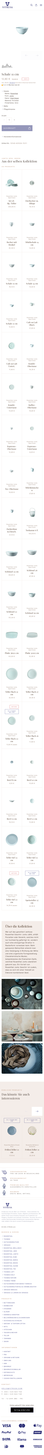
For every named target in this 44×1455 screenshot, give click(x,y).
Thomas (7, 1239)
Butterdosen (9, 1303)
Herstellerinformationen (12, 137)
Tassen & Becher (10, 1332)
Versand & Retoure (11, 1357)
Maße (6, 106)
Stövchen (8, 1329)
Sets (6, 1326)
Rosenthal (14, 93)
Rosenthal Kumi (10, 1257)
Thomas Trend (10, 1281)
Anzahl (4, 115)
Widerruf (7, 1366)
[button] (31, 5)
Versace (7, 1245)
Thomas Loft (9, 1272)
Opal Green (14, 98)
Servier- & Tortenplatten (14, 1323)
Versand (12, 82)
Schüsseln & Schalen (13, 1320)
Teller (6, 1335)
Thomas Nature (10, 1278)
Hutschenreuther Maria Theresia (18, 1284)
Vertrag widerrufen (22, 1410)
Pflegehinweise (9, 109)
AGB (5, 1363)
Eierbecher (8, 1306)
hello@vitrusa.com (12, 1388)
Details (6, 91)
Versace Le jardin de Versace (16, 1292)
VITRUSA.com (11, 1227)
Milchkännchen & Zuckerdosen (17, 1317)
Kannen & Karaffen (11, 1314)
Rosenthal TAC (10, 1269)
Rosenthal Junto (11, 1254)
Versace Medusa (10, 1289)
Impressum (8, 1375)
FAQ (5, 1354)
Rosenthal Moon (11, 1263)
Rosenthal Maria (11, 1260)
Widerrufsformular (12, 1369)
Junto (12, 96)
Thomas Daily (9, 1275)
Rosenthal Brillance (12, 1248)
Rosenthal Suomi (11, 1266)
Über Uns (7, 1360)
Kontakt (7, 1351)
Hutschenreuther (11, 1242)
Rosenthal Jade (10, 1251)
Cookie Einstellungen (13, 1378)
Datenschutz (9, 1372)
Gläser (7, 1311)
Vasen (6, 1341)
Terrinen (7, 1338)
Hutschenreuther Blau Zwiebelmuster (20, 1287)
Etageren (7, 1309)
